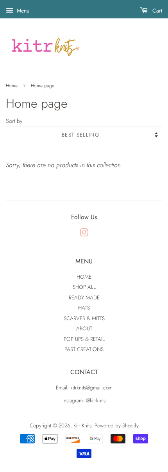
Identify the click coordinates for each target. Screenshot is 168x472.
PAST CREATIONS (84, 349)
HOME (84, 277)
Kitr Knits (82, 425)
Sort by (14, 121)
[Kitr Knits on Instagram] (84, 234)
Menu (22, 10)
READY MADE (84, 297)
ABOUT (84, 328)
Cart (156, 10)
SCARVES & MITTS (84, 318)
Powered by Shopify (117, 425)
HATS (84, 308)
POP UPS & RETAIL (84, 339)
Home (12, 85)
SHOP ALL (84, 287)
